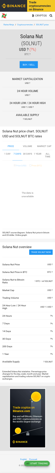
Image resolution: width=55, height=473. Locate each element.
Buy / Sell (29, 64)
